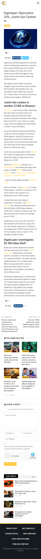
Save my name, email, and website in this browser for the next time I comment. (18, 448)
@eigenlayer (16, 165)
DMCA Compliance (29, 534)
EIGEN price (8, 110)
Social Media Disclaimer (20, 539)
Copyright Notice (11, 534)
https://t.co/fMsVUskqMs (27, 173)
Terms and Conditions (20, 544)
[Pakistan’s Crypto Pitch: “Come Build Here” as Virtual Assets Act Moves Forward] (8, 504)
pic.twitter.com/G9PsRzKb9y (15, 176)
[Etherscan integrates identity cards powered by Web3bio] (11, 347)
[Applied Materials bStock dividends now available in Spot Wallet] (29, 373)
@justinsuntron (9, 167)
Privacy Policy (11, 528)
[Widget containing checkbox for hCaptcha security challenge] (20, 456)
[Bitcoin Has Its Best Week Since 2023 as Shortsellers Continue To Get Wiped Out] (8, 483)
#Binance (7, 173)
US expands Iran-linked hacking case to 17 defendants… (23, 514)
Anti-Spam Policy (28, 528)
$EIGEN (34, 152)
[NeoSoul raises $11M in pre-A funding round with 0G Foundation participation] (11, 373)
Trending (7, 25)
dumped (25, 187)
